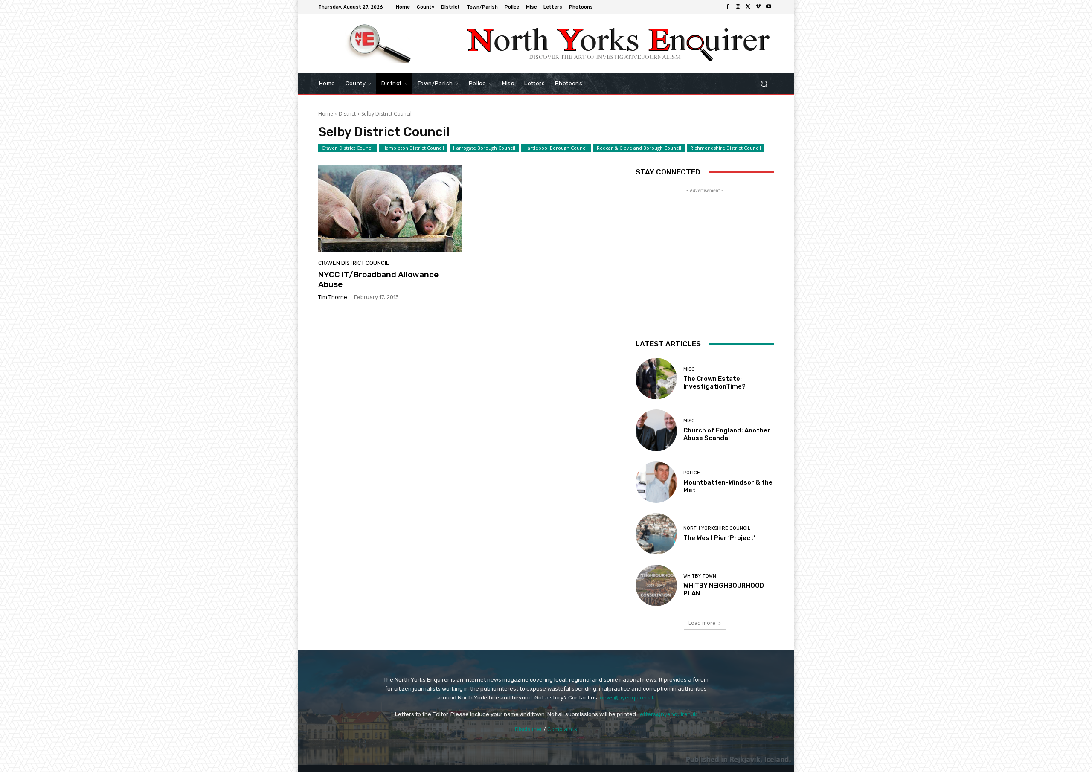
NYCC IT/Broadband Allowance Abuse (378, 279)
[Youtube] (769, 7)
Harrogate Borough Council (484, 148)
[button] (764, 84)
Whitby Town (699, 576)
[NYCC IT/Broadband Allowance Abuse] (390, 208)
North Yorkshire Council (716, 528)
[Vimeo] (758, 7)
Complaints (562, 729)
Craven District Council (348, 148)
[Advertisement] (705, 248)
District (347, 113)
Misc (689, 369)
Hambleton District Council (413, 148)
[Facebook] (728, 7)
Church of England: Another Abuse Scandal (726, 434)
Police (691, 472)
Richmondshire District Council (725, 148)
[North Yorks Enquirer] (379, 43)
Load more (701, 623)
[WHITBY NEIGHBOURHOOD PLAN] (656, 585)
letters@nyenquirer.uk (668, 714)
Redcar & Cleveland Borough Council (639, 148)
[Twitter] (748, 7)
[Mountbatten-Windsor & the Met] (656, 482)
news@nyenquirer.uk (627, 697)
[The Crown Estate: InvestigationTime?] (656, 378)
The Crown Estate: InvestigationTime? (714, 382)
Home (325, 113)
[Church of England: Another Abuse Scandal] (656, 430)
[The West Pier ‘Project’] (656, 533)
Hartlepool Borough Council (556, 148)
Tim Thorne (332, 297)
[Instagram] (738, 7)
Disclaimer (528, 729)
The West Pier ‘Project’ (719, 538)
